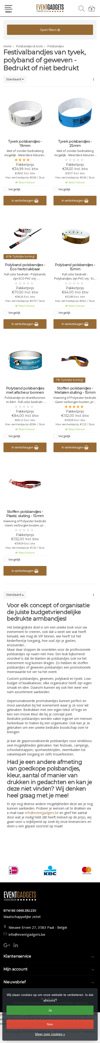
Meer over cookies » (50, 1034)
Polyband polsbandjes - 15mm (75, 267)
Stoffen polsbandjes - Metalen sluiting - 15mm (74, 390)
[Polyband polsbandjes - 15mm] (75, 237)
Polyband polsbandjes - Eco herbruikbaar (25, 267)
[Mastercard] (87, 870)
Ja (50, 1010)
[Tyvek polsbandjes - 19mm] (25, 113)
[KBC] (50, 870)
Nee (50, 1024)
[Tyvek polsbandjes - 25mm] (75, 113)
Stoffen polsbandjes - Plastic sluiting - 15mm (25, 514)
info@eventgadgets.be (27, 934)
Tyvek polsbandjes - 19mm (25, 143)
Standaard (14, 79)
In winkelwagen (23, 200)
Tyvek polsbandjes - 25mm (75, 143)
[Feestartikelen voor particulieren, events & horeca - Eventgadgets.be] (50, 8)
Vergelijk (14, 189)
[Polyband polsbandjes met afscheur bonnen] (25, 360)
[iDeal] (14, 870)
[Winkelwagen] (91, 10)
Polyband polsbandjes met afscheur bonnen (25, 390)
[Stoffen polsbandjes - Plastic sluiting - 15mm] (25, 483)
